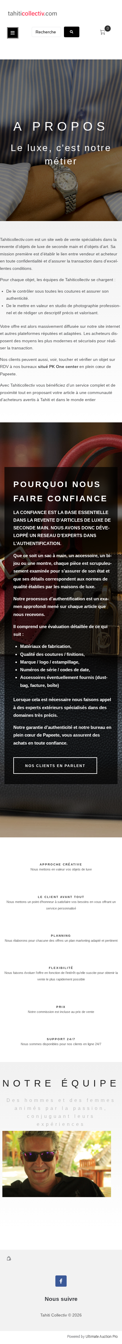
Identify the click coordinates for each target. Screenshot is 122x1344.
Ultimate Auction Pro (102, 1337)
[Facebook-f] (61, 1281)
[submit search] (71, 32)
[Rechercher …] (46, 32)
